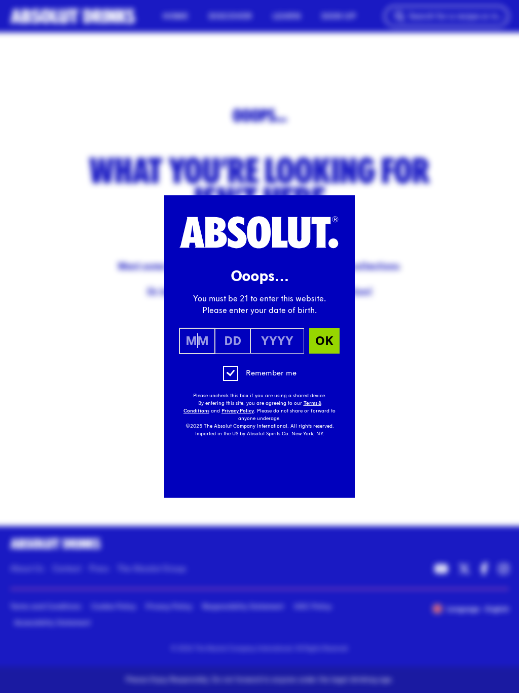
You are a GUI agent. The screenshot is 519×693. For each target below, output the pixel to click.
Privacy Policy (237, 411)
